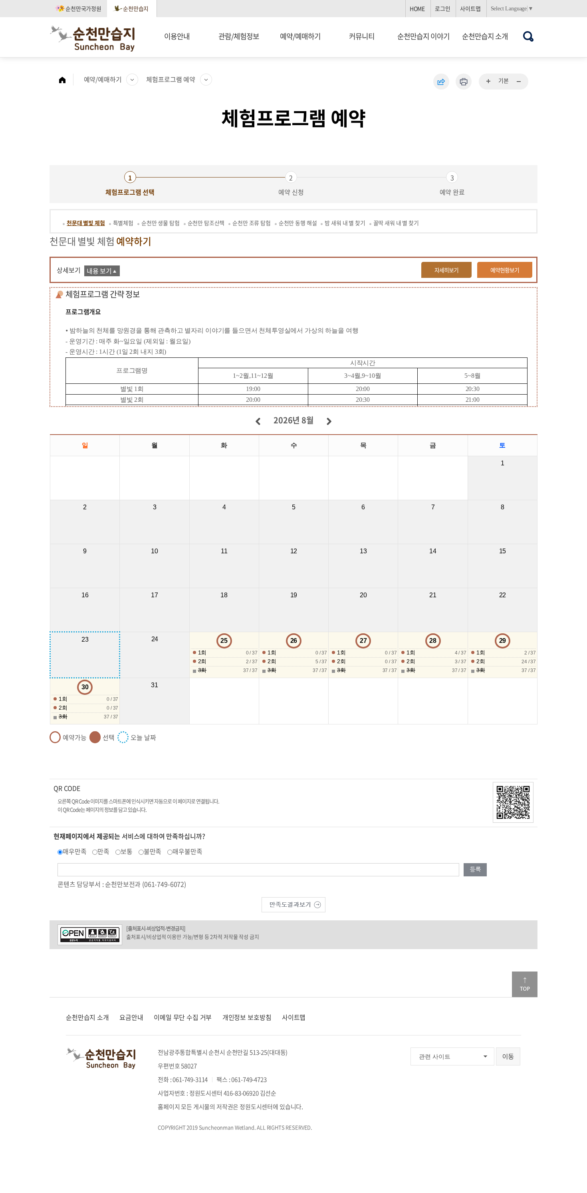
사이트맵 (470, 8)
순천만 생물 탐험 (160, 223)
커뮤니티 (362, 36)
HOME (417, 8)
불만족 (153, 851)
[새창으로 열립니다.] (293, 904)
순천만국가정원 (83, 8)
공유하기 (441, 82)
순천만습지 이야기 (423, 36)
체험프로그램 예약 (170, 79)
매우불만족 (187, 851)
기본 (503, 80)
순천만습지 (136, 8)
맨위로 (524, 984)
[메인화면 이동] (66, 80)
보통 (127, 851)
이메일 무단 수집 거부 (183, 1017)
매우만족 (74, 851)
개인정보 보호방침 (247, 1017)
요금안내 (131, 1017)
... (489, 82)
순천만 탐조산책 (206, 223)
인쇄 (464, 82)
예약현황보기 (504, 270)
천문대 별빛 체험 (86, 223)
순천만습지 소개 (485, 36)
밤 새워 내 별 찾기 (345, 223)
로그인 (442, 8)
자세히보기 (446, 270)
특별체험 (123, 223)
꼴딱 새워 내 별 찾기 (396, 223)
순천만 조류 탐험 (251, 223)
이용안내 (177, 36)
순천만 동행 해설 (298, 223)
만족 (103, 851)
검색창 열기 (528, 36)
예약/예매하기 (300, 36)
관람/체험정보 (238, 36)
